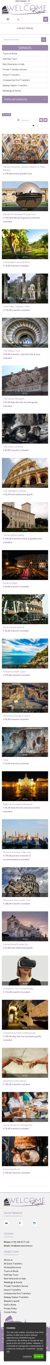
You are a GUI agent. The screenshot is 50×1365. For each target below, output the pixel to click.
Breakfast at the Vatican (14, 1080)
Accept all (38, 1356)
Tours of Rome (10, 53)
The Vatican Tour (11, 350)
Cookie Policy (10, 1312)
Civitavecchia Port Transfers (16, 80)
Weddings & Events (12, 90)
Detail (25, 162)
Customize (27, 1356)
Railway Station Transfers (15, 85)
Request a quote (11, 1301)
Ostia (5, 760)
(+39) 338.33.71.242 (20, 1242)
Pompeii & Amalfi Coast (14, 671)
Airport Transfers (11, 74)
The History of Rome (13, 446)
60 (37, 126)
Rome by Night (10, 583)
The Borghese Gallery (13, 535)
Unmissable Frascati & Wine (16, 262)
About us (8, 1259)
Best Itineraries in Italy (13, 64)
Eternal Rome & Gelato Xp (15, 944)
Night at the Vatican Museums (17, 804)
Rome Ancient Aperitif (13, 627)
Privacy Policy (10, 1308)
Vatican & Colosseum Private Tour (19, 214)
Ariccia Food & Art (11, 1169)
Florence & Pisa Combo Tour (17, 900)
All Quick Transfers (13, 1263)
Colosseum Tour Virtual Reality (18, 988)
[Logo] (25, 9)
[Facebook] (21, 1222)
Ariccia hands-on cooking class (17, 1125)
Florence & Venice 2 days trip (17, 852)
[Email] (8, 19)
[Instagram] (35, 1222)
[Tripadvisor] (7, 1222)
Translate (27, 3)
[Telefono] (19, 19)
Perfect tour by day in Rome (16, 715)
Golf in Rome (10, 1304)
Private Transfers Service (15, 69)
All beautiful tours (12, 1267)
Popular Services (15, 99)
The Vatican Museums (14, 398)
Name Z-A (25, 120)
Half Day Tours (10, 58)
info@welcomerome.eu (21, 1245)
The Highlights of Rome (14, 490)
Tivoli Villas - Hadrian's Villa (16, 306)
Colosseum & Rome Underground (19, 1032)
